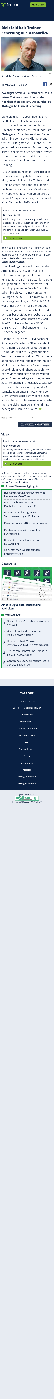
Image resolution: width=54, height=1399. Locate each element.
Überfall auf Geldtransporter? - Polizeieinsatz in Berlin (25, 632)
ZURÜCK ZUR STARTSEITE (35, 424)
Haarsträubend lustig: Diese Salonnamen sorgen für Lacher (22, 514)
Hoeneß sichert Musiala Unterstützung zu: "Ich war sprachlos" (29, 643)
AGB (27, 742)
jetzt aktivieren (15, 238)
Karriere (27, 769)
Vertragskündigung (27, 776)
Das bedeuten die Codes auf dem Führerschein (23, 532)
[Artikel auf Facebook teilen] (45, 84)
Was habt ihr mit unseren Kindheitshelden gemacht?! (20, 504)
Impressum (27, 714)
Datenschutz (27, 721)
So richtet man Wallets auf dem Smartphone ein (22, 551)
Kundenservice (27, 701)
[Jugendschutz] (27, 798)
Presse (27, 756)
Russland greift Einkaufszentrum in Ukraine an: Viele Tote (24, 494)
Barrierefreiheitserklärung (27, 708)
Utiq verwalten (27, 735)
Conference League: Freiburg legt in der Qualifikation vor (28, 662)
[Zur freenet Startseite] (11, 4)
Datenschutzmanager (27, 728)
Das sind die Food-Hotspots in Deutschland (21, 541)
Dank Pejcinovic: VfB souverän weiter (25, 523)
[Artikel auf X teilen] (50, 84)
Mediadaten (27, 762)
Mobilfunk (38, 4)
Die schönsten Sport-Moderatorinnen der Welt (28, 623)
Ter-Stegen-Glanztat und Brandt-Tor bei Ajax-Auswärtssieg (27, 652)
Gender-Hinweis (27, 749)
